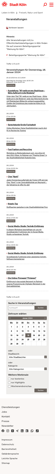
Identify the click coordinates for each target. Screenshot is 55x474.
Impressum (7, 439)
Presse (5, 421)
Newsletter (7, 425)
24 (22, 339)
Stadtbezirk (13, 352)
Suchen (41, 308)
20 (39, 335)
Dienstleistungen (11, 407)
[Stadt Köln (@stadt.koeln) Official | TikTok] (37, 430)
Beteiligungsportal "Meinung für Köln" (27, 55)
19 (34, 335)
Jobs (4, 411)
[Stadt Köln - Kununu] (27, 430)
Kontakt (6, 416)
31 (22, 344)
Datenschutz (8, 444)
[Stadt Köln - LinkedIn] (22, 430)
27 (39, 339)
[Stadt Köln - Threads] (12, 430)
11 (28, 331)
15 (11, 335)
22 (11, 339)
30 (17, 344)
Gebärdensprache (10, 453)
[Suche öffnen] (45, 4)
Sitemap (6, 463)
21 (44, 335)
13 (39, 331)
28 (44, 339)
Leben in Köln (8, 12)
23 (17, 339)
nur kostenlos (17, 379)
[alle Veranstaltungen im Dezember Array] (10, 318)
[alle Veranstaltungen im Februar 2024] (45, 318)
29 (11, 344)
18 (28, 335)
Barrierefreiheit (9, 449)
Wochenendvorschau (21, 386)
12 (34, 331)
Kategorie (12, 364)
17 (22, 335)
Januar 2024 (27, 318)
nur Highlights (18, 382)
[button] (51, 4)
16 (17, 335)
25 (28, 339)
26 (34, 339)
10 (22, 331)
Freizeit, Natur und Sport (31, 12)
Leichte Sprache (9, 458)
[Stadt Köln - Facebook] (3, 430)
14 (44, 331)
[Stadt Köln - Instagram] (7, 430)
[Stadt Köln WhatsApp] (32, 430)
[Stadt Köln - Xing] (17, 430)
